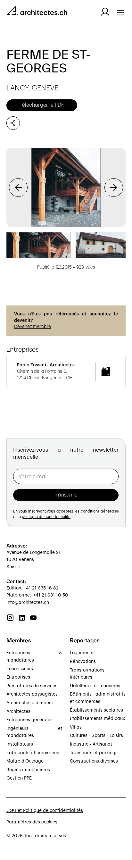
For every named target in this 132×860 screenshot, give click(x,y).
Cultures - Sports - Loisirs (96, 735)
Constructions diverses (94, 761)
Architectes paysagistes (32, 694)
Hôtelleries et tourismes (95, 686)
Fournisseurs (19, 669)
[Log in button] (105, 12)
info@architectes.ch (27, 602)
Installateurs (19, 744)
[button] (18, 187)
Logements (81, 653)
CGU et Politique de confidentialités (44, 810)
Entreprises (18, 677)
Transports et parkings (94, 753)
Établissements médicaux (97, 718)
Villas (76, 727)
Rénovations (83, 661)
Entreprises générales (29, 720)
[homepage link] (36, 12)
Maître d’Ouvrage (25, 761)
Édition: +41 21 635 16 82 (32, 588)
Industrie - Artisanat (91, 744)
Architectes (18, 711)
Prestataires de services (31, 686)
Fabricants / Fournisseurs (33, 753)
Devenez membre (32, 326)
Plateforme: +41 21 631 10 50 (37, 595)
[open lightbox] (66, 187)
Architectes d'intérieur (29, 703)
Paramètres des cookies (31, 822)
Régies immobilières (28, 770)
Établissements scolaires (96, 710)
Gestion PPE (19, 778)
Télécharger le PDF (42, 105)
